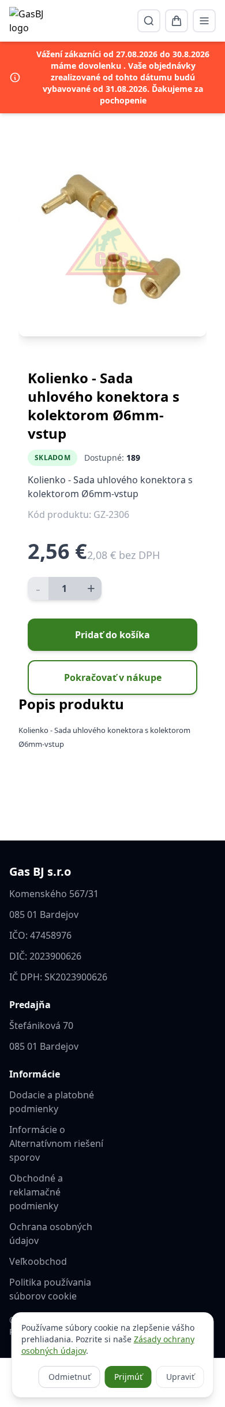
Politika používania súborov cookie (50, 1289)
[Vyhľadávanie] (148, 20)
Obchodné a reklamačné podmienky (36, 1192)
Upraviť (180, 1376)
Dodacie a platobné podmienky (51, 1101)
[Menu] (204, 20)
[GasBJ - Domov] (29, 21)
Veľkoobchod (38, 1261)
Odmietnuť (69, 1376)
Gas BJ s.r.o (40, 871)
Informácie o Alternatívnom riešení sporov (56, 1143)
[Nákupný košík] (176, 20)
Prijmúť (128, 1376)
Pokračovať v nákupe (113, 677)
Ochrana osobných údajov (50, 1233)
